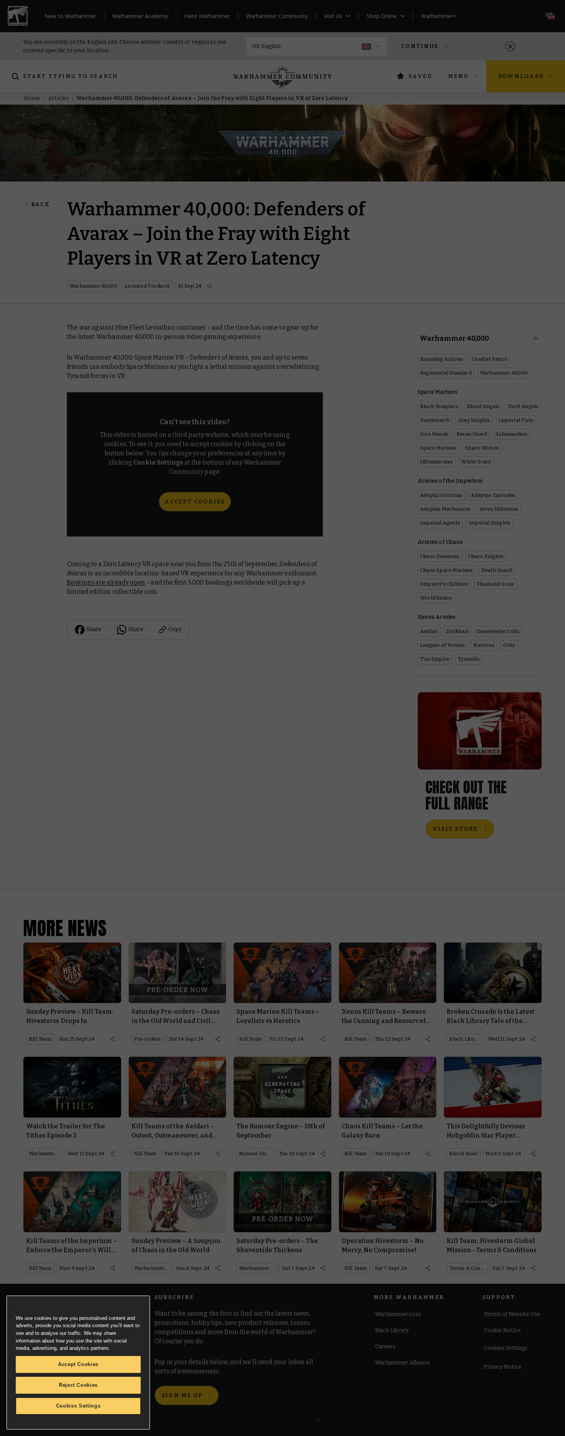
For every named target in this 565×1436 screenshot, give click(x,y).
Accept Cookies (78, 1364)
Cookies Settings (78, 1406)
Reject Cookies (78, 1385)
